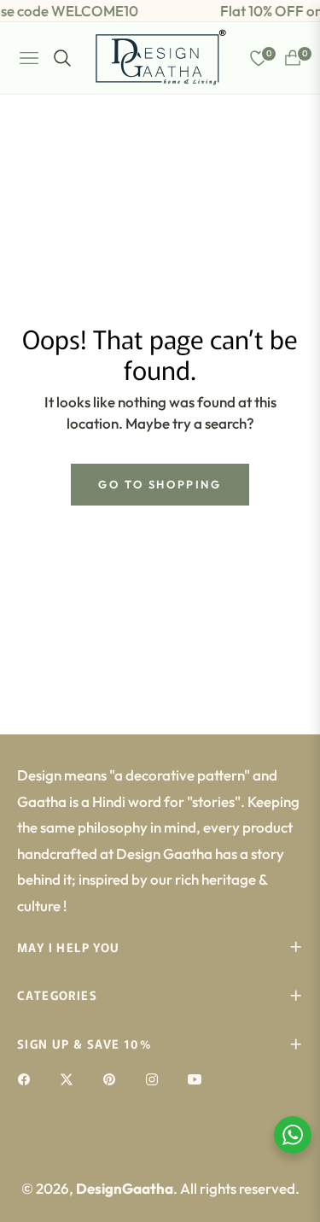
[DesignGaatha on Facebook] (28, 1078)
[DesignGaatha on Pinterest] (113, 1078)
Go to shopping (159, 484)
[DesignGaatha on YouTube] (199, 1078)
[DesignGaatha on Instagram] (156, 1078)
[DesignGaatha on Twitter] (71, 1078)
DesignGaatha (124, 1188)
